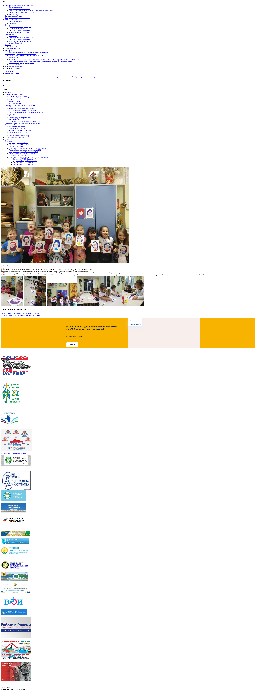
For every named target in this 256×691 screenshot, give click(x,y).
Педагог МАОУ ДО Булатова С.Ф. (24, 162)
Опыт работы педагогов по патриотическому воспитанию (29, 52)
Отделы (7, 25)
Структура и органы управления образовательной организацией (31, 10)
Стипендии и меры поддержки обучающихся (24, 121)
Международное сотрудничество (20, 118)
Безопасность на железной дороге (20, 130)
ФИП (10, 100)
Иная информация (15, 64)
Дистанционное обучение (13, 16)
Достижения (9, 50)
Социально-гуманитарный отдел (20, 30)
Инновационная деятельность (15, 94)
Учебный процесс (11, 19)
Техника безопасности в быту (19, 136)
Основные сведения (15, 7)
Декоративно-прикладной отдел (20, 27)
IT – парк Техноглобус (16, 28)
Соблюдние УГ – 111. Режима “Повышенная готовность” (20, 313)
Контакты (8, 45)
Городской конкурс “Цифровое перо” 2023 (23, 152)
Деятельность (13, 57)
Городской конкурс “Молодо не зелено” (22, 153)
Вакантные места (15, 116)
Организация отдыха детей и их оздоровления (20, 54)
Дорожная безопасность (17, 127)
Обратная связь (14, 46)
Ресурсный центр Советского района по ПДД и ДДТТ (23, 123)
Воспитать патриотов (12, 73)
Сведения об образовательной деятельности (20, 105)
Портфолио (13, 36)
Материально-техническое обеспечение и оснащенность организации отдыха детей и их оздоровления (44, 59)
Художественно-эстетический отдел (21, 32)
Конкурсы (8, 141)
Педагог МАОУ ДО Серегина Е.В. (24, 164)
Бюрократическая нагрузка (14, 66)
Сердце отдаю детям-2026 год (19, 143)
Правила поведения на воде (18, 132)
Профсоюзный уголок (12, 48)
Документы (13, 14)
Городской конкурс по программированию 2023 (25, 150)
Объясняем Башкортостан (17, 155)
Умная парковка (14, 101)
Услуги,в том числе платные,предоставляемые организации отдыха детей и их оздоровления (40, 61)
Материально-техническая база (19, 9)
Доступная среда (14, 119)
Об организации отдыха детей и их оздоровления (26, 55)
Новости (8, 92)
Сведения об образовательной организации (19, 5)
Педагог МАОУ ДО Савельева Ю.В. (25, 161)
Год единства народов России (15, 137)
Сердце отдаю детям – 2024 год (19, 144)
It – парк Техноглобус (16, 43)
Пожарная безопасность (17, 128)
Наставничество (10, 70)
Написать (72, 345)
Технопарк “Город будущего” (19, 98)
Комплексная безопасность (14, 125)
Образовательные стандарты (18, 107)
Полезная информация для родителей (21, 63)
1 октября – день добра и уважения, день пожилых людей (20, 315)
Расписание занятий (16, 21)
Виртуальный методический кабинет (17, 18)
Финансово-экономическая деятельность (23, 110)
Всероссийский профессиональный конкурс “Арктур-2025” (29, 157)
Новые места (9, 72)
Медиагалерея (9, 34)
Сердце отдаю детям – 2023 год (19, 146)
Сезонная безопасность (17, 134)
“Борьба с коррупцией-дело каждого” (21, 12)
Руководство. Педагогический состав (21, 109)
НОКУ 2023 (9, 139)
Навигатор (12, 23)
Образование (13, 114)
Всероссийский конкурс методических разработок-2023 (28, 148)
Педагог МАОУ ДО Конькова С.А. (24, 159)
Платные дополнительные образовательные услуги (26, 112)
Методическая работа (16, 103)
